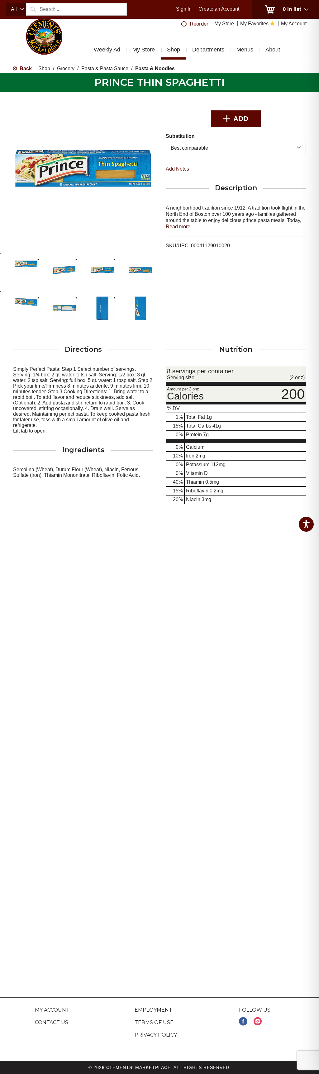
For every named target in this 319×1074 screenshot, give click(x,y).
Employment (153, 1010)
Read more (178, 226)
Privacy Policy (156, 1035)
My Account (52, 1010)
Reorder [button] (199, 24)
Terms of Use (154, 1022)
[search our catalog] (33, 9)
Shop (44, 68)
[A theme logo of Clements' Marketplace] (44, 42)
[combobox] (16, 9)
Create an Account (218, 9)
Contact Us (51, 1022)
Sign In (184, 9)
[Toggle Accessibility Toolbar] (306, 524)
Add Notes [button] (177, 169)
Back (25, 68)
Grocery (65, 68)
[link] (243, 1021)
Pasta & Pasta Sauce (104, 68)
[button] (26, 264)
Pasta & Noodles (155, 68)
